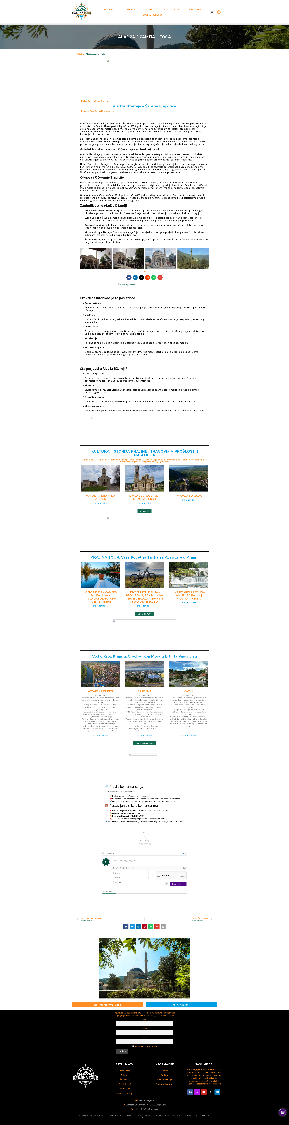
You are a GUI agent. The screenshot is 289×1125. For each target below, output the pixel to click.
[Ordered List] (123, 868)
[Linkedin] (217, 1092)
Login (184, 853)
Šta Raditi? (149, 10)
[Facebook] (190, 1092)
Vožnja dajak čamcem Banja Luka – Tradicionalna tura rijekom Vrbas (100, 597)
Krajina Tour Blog (152, 15)
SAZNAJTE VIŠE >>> (100, 606)
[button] (212, 12)
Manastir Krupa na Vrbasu (100, 497)
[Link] (132, 868)
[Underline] (120, 868)
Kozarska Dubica (100, 691)
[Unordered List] (126, 868)
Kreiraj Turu (195, 10)
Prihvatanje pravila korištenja (146, 1046)
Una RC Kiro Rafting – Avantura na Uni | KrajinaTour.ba (188, 595)
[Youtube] (204, 1092)
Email (145, 1037)
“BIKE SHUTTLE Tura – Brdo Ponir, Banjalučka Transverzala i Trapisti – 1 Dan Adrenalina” (144, 597)
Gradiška (144, 691)
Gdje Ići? (130, 10)
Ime (144, 1020)
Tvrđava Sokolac (188, 495)
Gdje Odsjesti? (172, 10)
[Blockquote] (129, 868)
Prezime (145, 1028)
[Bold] (113, 868)
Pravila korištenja (164, 1079)
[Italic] (117, 868)
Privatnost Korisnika (164, 1084)
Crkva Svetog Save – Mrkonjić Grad (144, 497)
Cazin (188, 691)
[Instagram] (197, 1092)
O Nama (164, 1070)
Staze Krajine (110, 10)
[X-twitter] (210, 1092)
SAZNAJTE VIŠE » (100, 503)
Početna (80, 54)
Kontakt (164, 1075)
